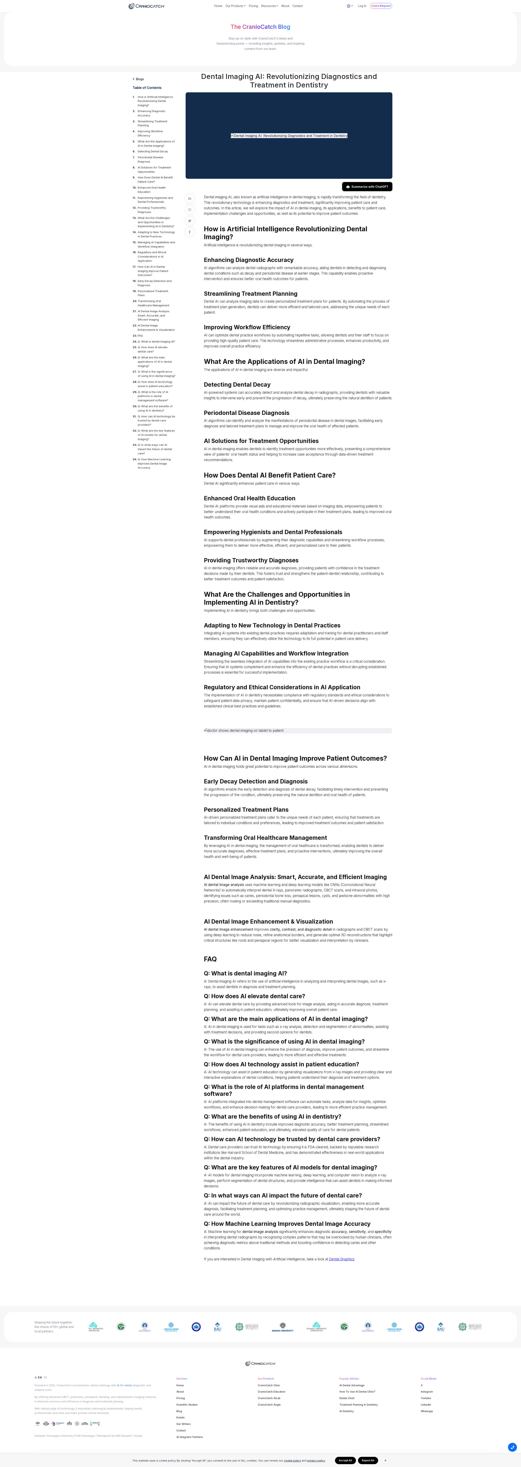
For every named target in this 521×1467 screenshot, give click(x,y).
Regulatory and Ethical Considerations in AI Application (152, 256)
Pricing (253, 6)
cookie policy (292, 1460)
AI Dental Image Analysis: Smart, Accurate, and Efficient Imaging (154, 315)
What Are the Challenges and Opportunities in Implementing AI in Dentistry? (156, 222)
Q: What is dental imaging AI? (156, 341)
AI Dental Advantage (351, 1385)
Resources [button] (268, 6)
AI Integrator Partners (189, 1437)
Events (180, 1417)
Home (218, 6)
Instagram (427, 1391)
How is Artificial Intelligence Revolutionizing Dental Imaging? (155, 101)
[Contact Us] (512, 1447)
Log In (362, 6)
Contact (297, 6)
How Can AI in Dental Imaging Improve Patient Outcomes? (153, 271)
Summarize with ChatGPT (369, 186)
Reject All (368, 1460)
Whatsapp (427, 1411)
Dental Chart (347, 1398)
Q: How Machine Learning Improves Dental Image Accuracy (154, 463)
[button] (350, 6)
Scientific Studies (187, 1404)
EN (40, 1377)
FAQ (140, 335)
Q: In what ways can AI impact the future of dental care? (155, 449)
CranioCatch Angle (269, 1404)
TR (45, 1377)
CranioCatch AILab (269, 1398)
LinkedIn (426, 1404)
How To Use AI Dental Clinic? (357, 1391)
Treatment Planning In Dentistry (358, 1404)
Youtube (426, 1398)
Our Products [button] (234, 6)
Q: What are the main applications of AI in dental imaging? (155, 362)
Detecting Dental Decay (153, 151)
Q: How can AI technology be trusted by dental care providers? (156, 420)
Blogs (140, 79)
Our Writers (183, 1424)
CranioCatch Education (271, 1391)
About (285, 6)
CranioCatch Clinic (269, 1385)
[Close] (385, 1460)
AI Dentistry (346, 1411)
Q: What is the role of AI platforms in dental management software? (153, 396)
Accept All (345, 1460)
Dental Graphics (341, 1259)
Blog (179, 1411)
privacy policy (316, 1460)
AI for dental (124, 1385)
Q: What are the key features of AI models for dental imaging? (156, 435)
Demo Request (381, 5)
